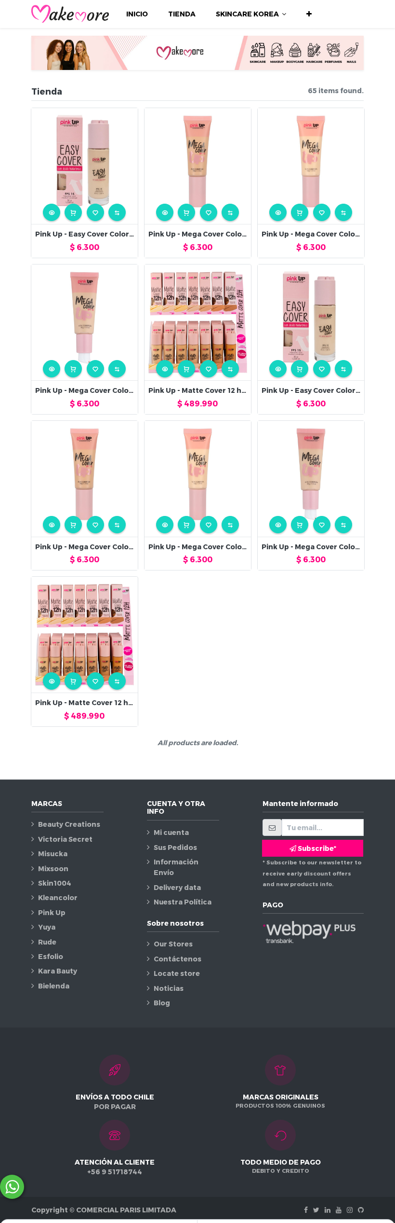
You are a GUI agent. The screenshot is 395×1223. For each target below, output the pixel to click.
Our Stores (173, 944)
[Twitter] (316, 1210)
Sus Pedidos (175, 847)
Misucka (52, 853)
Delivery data (177, 887)
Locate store (177, 973)
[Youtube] (339, 1210)
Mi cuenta (171, 832)
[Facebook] (306, 1210)
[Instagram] (350, 1210)
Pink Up (52, 912)
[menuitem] (137, 14)
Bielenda (53, 986)
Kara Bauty (57, 971)
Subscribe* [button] (316, 848)
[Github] (361, 1210)
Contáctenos (177, 959)
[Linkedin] (327, 1210)
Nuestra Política (182, 902)
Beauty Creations (69, 824)
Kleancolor (58, 897)
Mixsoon (53, 868)
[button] (309, 14)
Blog (162, 1003)
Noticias (169, 988)
